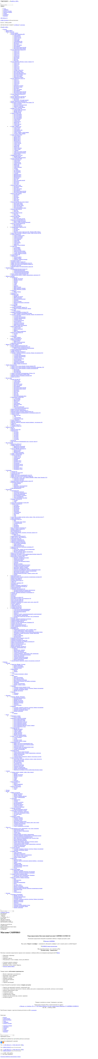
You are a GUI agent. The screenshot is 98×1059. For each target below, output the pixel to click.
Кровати (16, 281)
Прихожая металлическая (19, 299)
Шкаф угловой (17, 154)
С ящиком (16, 150)
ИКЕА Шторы (17, 535)
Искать (2, 6)
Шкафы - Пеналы (18, 794)
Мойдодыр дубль (18, 404)
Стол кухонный (17, 239)
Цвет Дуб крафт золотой (19, 180)
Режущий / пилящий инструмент (21, 557)
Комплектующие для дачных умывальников (24, 834)
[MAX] (22, 1044)
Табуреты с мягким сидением (20, 259)
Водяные (16, 484)
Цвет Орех (16, 60)
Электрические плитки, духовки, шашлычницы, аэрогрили (27, 753)
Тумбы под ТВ (17, 327)
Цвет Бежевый (17, 370)
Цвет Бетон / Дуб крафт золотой (21, 100)
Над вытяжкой (17, 170)
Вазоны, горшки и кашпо (19, 684)
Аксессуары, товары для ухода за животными (24, 549)
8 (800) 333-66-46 (4, 20)
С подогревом (17, 398)
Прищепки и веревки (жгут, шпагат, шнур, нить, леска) (26, 822)
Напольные (16, 511)
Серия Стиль (17, 39)
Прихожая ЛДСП (18, 699)
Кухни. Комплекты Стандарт (20, 721)
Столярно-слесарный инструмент (21, 566)
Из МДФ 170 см (17, 461)
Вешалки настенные (18, 702)
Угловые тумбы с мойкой (19, 133)
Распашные (16, 466)
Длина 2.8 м (16, 55)
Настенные (16, 509)
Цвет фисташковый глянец (20, 73)
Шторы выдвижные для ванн (20, 809)
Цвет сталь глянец (18, 76)
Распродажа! (9, 489)
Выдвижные (17, 506)
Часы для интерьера (18, 677)
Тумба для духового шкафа (20, 151)
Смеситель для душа (18, 418)
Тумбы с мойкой (17, 731)
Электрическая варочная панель (21, 271)
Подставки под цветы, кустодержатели (23, 854)
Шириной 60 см (17, 175)
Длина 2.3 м (16, 80)
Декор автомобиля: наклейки (20, 497)
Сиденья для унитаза (18, 802)
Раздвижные (17, 463)
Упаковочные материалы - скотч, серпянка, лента (25, 629)
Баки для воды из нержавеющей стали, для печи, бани (26, 838)
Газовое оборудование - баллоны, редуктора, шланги (26, 841)
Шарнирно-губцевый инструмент (21, 568)
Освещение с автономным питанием (22, 654)
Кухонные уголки (18, 739)
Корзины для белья (18, 817)
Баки (15, 878)
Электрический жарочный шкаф (21, 272)
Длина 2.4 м (16, 52)
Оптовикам (5, 14)
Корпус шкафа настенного (20, 221)
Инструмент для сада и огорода (21, 876)
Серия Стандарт (17, 37)
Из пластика (16, 229)
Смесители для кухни (19, 479)
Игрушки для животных (19, 550)
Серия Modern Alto (18, 41)
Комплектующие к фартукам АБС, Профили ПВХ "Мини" (27, 231)
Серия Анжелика (18, 148)
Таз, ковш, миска (18, 814)
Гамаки (15, 862)
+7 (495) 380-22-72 (7, 1044)
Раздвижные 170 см (18, 465)
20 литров (16, 433)
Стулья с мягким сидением (20, 252)
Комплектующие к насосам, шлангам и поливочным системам (28, 888)
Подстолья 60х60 (18, 114)
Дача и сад (8, 827)
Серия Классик (17, 36)
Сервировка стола (18, 763)
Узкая (15, 501)
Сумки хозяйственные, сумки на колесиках (24, 630)
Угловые (16, 168)
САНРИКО (5, 9)
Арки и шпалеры (18, 852)
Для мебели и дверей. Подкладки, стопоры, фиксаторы (26, 633)
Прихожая (16, 295)
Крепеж (15, 574)
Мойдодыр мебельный (19, 406)
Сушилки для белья (18, 818)
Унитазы (16, 800)
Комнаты (5, 662)
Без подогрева (17, 399)
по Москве (16, 24)
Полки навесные (17, 321)
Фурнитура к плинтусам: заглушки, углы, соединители (26, 616)
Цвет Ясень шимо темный (20, 48)
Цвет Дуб (16, 179)
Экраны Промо (6, 1018)
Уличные (16, 402)
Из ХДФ (16, 230)
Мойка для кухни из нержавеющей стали (23, 743)
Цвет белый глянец (18, 71)
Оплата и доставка (7, 11)
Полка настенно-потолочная (20, 104)
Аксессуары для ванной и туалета (21, 812)
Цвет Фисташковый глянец (20, 396)
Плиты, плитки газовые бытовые (21, 751)
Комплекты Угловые (18, 77)
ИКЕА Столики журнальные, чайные (22, 308)
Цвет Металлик (17, 372)
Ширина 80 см (17, 140)
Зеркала (15, 282)
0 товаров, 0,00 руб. (5, 912)
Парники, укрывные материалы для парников (24, 871)
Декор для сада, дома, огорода (20, 856)
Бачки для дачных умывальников (21, 830)
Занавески (16, 693)
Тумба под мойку (18, 730)
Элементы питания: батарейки (21, 658)
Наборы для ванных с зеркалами (21, 811)
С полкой (16, 173)
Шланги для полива (18, 886)
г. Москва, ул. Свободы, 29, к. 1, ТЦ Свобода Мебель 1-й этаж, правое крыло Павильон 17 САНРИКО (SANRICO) (49, 1006)
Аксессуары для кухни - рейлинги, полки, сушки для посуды (28, 759)
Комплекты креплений (19, 487)
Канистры (16, 881)
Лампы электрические (19, 651)
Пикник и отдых (17, 859)
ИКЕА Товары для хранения (20, 325)
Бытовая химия (17, 636)
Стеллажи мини (17, 315)
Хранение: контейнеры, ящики (21, 689)
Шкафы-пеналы (17, 112)
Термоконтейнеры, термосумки (21, 865)
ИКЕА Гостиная (17, 306)
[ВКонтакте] (1, 1042)
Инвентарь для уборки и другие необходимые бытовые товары (28, 632)
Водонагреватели (18, 803)
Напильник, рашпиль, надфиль (21, 567)
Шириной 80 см (17, 176)
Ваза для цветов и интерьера (20, 679)
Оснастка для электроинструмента (22, 561)
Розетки (15, 648)
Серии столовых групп (19, 235)
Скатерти (16, 694)
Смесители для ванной (19, 478)
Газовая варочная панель (19, 270)
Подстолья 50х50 (18, 115)
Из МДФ (16, 228)
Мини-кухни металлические (20, 840)
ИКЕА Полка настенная (19, 342)
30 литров (16, 435)
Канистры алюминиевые (19, 882)
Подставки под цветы (19, 678)
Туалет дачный (17, 833)
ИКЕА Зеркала (17, 337)
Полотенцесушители (18, 804)
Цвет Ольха (16, 58)
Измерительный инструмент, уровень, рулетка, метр (26, 573)
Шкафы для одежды (18, 278)
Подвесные (16, 507)
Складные (16, 437)
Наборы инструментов (19, 558)
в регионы (22, 24)
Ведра (15, 815)
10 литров (16, 431)
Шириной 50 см (17, 174)
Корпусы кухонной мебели (20, 735)
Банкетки (16, 285)
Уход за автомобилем (18, 496)
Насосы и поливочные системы (21, 887)
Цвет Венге (16, 43)
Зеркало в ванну (17, 449)
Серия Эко (16, 243)
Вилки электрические (19, 659)
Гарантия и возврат (7, 12)
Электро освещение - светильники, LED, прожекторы (26, 653)
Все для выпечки (18, 762)
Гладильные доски (18, 820)
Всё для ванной (9, 442)
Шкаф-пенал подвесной (19, 447)
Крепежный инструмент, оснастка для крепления (25, 570)
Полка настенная (18, 103)
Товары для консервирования (20, 768)
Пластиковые (17, 403)
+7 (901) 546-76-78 (16, 1044)
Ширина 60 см (17, 139)
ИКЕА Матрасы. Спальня (20, 289)
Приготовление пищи (19, 760)
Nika (15, 514)
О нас (4, 8)
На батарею (16, 513)
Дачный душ (17, 832)
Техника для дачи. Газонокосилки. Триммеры (24, 875)
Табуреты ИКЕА (17, 257)
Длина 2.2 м (16, 66)
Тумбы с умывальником (19, 797)
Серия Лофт (16, 40)
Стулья (15, 738)
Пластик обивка (17, 249)
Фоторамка (16, 682)
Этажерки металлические (19, 318)
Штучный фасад (17, 224)
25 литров (16, 434)
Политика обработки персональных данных (11, 1056)
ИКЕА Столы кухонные (19, 245)
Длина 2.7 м (16, 54)
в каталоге (33, 1010)
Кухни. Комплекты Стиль (20, 726)
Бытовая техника (10, 267)
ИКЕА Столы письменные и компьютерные (24, 348)
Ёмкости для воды (10, 427)
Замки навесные (17, 544)
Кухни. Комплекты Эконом (20, 723)
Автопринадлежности (19, 491)
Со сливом (16, 439)
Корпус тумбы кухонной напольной (22, 222)
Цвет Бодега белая (18, 42)
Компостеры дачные (18, 870)
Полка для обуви (17, 301)
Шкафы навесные (18, 110)
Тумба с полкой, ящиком (19, 107)
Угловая (15, 500)
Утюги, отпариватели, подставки (21, 826)
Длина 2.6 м (16, 53)
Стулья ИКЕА (17, 247)
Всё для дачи (9, 378)
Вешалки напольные (18, 701)
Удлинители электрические (20, 652)
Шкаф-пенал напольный (19, 446)
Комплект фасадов (18, 225)
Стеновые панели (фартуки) (20, 748)
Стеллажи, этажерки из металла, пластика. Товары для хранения (28, 688)
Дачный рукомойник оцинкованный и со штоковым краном (27, 835)
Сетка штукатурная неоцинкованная (22, 609)
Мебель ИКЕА (9, 30)
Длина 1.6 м (16, 64)
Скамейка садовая (18, 864)
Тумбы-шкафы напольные (20, 109)
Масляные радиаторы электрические (22, 591)
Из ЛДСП (16, 405)
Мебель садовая (17, 863)
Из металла (16, 526)
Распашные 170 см (18, 469)
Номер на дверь (17, 634)
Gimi (15, 515)
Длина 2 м (16, 65)
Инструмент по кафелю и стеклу (21, 572)
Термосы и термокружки (19, 767)
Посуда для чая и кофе (19, 765)
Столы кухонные (18, 737)
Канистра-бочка (17, 880)
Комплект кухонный (18, 106)
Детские (16, 333)
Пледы (15, 868)
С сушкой (16, 169)
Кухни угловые (14, 33)
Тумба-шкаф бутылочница (20, 152)
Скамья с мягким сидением (20, 253)
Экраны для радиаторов (11, 364)
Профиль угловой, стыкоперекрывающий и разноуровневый (27, 614)
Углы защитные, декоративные (21, 615)
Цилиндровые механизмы (20, 543)
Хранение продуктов (18, 766)
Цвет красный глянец (19, 72)
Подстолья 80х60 (18, 118)
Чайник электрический (19, 754)
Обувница (16, 300)
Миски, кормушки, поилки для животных (23, 551)
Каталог (5, 29)
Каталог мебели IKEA (8, 966)
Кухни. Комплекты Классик (20, 724)
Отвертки (16, 562)
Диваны (16, 671)
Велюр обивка (17, 248)
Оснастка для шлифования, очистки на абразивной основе (27, 569)
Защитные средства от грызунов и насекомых (24, 872)
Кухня (7, 714)
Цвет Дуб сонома (18, 45)
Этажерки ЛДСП (18, 319)
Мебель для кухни (10, 31)
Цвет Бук (16, 59)
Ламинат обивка (17, 258)
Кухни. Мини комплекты (19, 719)
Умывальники (17, 799)
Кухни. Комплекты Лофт (19, 720)
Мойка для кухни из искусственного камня (24, 744)
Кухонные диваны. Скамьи (20, 741)
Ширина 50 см (17, 138)
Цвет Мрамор (17, 46)
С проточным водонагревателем (21, 408)
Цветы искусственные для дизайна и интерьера (25, 681)
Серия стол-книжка (18, 236)
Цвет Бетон (16, 98)
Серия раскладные (18, 237)
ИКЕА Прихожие (18, 297)
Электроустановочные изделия (21, 657)
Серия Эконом (17, 35)
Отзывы (5, 13)
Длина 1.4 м (16, 51)
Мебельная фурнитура (19, 545)
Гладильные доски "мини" (20, 521)
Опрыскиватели (17, 892)
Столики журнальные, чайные (21, 673)
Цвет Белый (16, 57)
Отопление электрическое (20, 845)
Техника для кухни (18, 755)
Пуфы (15, 284)
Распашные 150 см (18, 467)
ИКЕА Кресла (17, 310)
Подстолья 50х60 (18, 116)
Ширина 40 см (17, 137)
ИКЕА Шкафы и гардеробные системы (23, 313)
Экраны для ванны (18, 805)
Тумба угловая (17, 149)
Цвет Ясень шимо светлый (20, 47)
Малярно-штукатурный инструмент (22, 564)
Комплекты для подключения (20, 485)
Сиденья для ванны (18, 824)
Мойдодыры (17, 400)
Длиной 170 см (17, 457)
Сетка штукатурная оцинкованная (21, 610)
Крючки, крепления (18, 711)
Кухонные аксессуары (19, 761)
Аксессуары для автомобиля (20, 493)
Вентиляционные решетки (20, 611)
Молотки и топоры (18, 563)
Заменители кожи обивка (19, 251)
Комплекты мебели (18, 793)
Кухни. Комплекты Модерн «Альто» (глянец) (24, 725)
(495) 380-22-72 (4, 18)
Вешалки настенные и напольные (21, 302)
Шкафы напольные (18, 729)
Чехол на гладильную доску (20, 821)
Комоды (16, 330)
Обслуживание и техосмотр (20, 495)
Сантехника (8, 470)
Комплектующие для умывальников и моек (24, 747)
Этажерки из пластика (19, 322)
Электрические (17, 483)
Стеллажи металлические (19, 316)
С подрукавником (18, 523)
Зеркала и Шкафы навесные (20, 796)
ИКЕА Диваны (17, 291)
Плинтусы (16, 612)
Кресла (15, 670)
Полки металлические (19, 324)
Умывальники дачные (19, 829)
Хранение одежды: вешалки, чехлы (22, 687)
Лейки (15, 890)
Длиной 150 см (17, 455)
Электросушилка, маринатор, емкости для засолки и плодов (27, 756)
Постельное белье (18, 866)
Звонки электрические (19, 656)
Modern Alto (16, 122)
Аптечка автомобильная (19, 494)
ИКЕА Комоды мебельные (20, 331)
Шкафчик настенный (19, 452)
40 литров (16, 436)
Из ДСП (16, 524)
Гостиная (8, 663)
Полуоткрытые (17, 172)
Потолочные (17, 508)
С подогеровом (17, 417)
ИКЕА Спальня (17, 287)
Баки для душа (17, 415)
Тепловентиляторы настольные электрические (24, 590)
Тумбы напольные (18, 732)
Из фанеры (16, 525)
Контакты (5, 15)
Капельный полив (18, 889)
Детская (7, 790)
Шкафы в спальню (18, 279)
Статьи (4, 1029)
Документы (5, 1026)
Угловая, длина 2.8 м (18, 70)
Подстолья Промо (7, 1019)
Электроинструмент (18, 560)
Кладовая (8, 893)
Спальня (8, 771)
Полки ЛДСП (17, 340)
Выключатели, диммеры (19, 650)
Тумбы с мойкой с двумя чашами (21, 132)
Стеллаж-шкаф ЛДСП (19, 320)
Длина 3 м (16, 84)
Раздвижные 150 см (18, 464)
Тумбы (15, 283)
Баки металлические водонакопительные (23, 836)
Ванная (7, 791)
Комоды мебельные (18, 328)
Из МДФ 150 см (17, 460)
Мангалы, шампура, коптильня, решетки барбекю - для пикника (28, 860)
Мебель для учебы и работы (12, 344)
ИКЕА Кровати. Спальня (19, 288)
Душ (15, 416)
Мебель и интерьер (10, 276)
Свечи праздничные (18, 635)
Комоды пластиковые (19, 666)
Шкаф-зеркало (17, 451)
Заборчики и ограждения (19, 853)
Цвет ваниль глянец (18, 74)
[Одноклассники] (3, 1042)
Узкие (15, 334)
